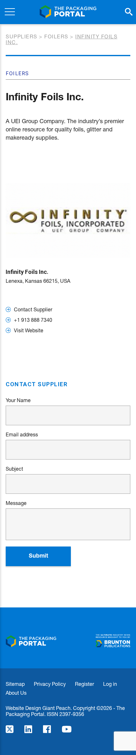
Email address (22, 434)
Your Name (18, 400)
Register (84, 684)
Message (16, 503)
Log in (110, 684)
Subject (14, 469)
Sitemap (15, 684)
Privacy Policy (50, 684)
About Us (16, 693)
